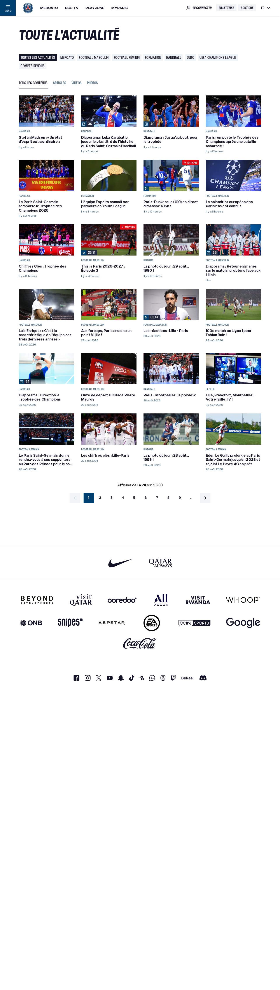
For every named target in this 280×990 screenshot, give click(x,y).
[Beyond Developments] (37, 600)
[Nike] (120, 562)
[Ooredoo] (122, 600)
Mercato (49, 8)
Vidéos (77, 83)
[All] (161, 600)
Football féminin (127, 57)
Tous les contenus (33, 83)
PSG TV (72, 8)
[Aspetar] (111, 623)
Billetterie (226, 8)
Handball (173, 57)
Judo (190, 57)
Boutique (247, 8)
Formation (153, 57)
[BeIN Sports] (194, 623)
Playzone (95, 8)
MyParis (119, 8)
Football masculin (94, 57)
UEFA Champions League (218, 57)
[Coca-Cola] (140, 643)
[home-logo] (28, 8)
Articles (59, 83)
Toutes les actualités (38, 57)
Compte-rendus (33, 66)
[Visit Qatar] (81, 600)
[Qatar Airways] (160, 562)
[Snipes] (70, 623)
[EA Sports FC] (152, 623)
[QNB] (31, 623)
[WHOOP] (243, 600)
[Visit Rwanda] (198, 600)
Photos (92, 83)
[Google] (243, 623)
